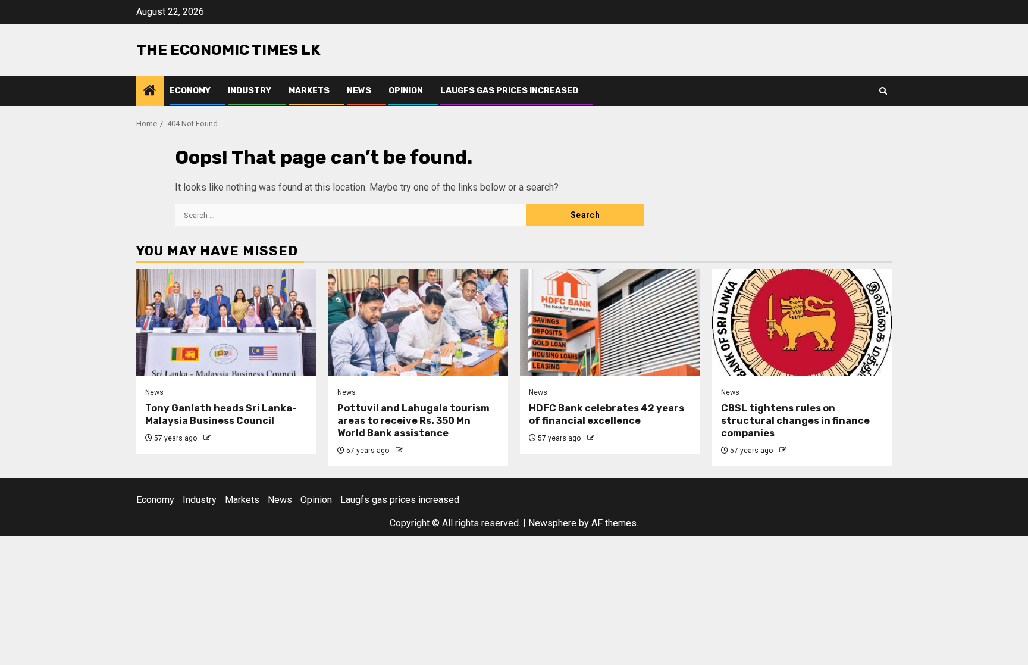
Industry (249, 91)
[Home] (149, 91)
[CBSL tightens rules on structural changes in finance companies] (802, 322)
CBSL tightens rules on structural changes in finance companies (795, 420)
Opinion (405, 91)
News (359, 91)
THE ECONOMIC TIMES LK (228, 49)
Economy (190, 91)
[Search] (883, 90)
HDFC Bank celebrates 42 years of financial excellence (606, 414)
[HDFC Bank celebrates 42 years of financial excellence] (610, 322)
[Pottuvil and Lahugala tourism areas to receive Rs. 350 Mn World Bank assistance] (418, 322)
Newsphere (552, 523)
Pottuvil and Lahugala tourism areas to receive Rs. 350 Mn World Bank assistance (413, 420)
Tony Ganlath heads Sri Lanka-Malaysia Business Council (221, 414)
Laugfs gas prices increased (509, 91)
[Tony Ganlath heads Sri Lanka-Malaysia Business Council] (226, 322)
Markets (309, 91)
